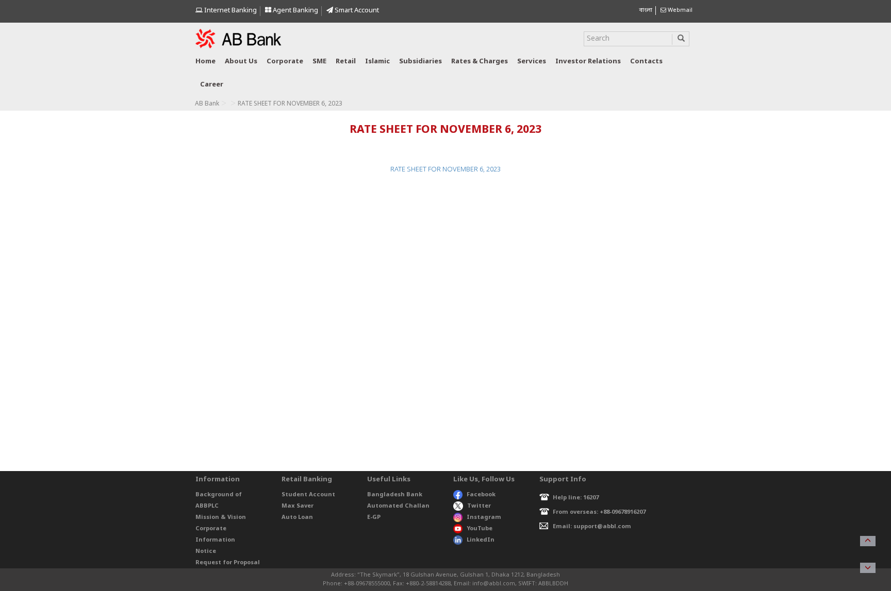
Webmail (679, 10)
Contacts (646, 61)
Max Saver (298, 506)
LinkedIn (480, 540)
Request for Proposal (227, 562)
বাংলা (645, 10)
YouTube (479, 528)
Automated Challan (398, 506)
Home (205, 61)
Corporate (285, 61)
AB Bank (207, 104)
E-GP (374, 517)
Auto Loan (297, 517)
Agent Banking (294, 10)
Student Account (308, 494)
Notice (205, 551)
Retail (346, 61)
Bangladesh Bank (394, 494)
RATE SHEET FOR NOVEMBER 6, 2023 (445, 169)
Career (211, 84)
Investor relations (588, 61)
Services (531, 61)
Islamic (377, 61)
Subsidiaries (420, 61)
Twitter (479, 506)
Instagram (484, 517)
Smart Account (356, 10)
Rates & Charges (479, 61)
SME (319, 61)
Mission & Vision (220, 517)
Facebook (481, 494)
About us (241, 61)
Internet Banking (230, 10)
